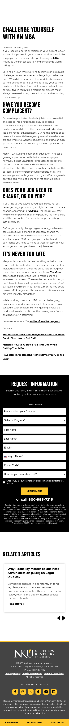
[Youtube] (46, 692)
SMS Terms (28, 523)
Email (8, 447)
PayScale (33, 211)
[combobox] (34, 420)
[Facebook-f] (15, 692)
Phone (19, 456)
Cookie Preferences (32, 673)
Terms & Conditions (54, 673)
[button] (64, 618)
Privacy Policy (12, 673)
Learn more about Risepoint (45, 523)
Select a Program (14, 420)
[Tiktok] (38, 692)
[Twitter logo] (31, 692)
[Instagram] (23, 692)
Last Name (10, 438)
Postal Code (11, 465)
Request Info (34, 722)
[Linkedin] (54, 692)
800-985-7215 (40, 499)
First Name (10, 430)
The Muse (55, 272)
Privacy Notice (17, 523)
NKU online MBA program (45, 321)
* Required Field (34, 404)
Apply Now (57, 722)
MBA (56, 58)
